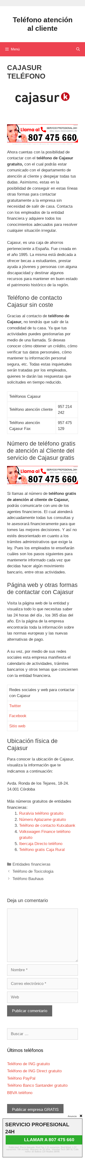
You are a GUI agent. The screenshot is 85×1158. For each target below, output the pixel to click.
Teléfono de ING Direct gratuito (34, 1071)
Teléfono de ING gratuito (28, 1064)
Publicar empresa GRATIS (35, 1109)
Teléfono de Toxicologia (33, 871)
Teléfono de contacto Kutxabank (47, 825)
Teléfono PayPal (21, 1078)
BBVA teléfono (19, 1093)
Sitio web (17, 726)
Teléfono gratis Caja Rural (42, 849)
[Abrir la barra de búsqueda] (78, 49)
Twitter (15, 706)
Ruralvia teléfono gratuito (41, 813)
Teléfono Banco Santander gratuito (37, 1085)
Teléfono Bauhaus (28, 878)
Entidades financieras (32, 864)
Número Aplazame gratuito (42, 819)
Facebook (17, 716)
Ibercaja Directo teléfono (40, 843)
